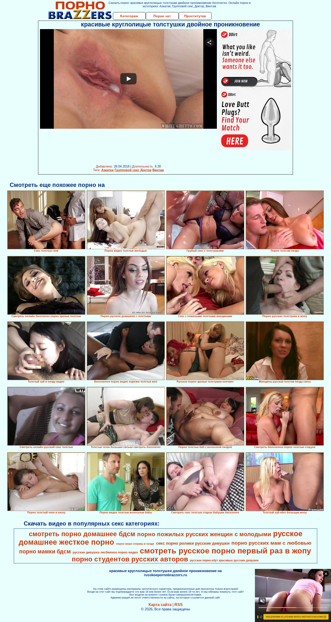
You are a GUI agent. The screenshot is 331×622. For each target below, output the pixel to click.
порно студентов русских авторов (130, 559)
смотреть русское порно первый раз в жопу (225, 550)
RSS (178, 605)
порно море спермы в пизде (135, 543)
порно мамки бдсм (45, 551)
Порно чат (162, 16)
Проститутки (195, 16)
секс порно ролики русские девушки (192, 543)
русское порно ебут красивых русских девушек (224, 560)
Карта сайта (160, 605)
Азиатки (107, 170)
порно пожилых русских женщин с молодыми (204, 534)
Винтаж (158, 170)
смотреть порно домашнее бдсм (82, 534)
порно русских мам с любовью (271, 543)
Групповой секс (127, 170)
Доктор (145, 170)
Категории (129, 16)
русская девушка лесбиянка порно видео (105, 552)
